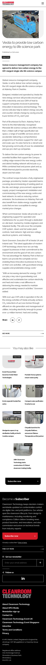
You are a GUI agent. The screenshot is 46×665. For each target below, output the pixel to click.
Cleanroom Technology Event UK (17, 619)
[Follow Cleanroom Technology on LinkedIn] (23, 579)
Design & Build (6, 57)
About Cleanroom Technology (16, 604)
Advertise (6, 626)
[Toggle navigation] (42, 3)
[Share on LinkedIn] (12, 319)
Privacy (5, 633)
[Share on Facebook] (19, 319)
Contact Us (7, 615)
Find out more (8, 549)
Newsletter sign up (11, 611)
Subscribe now (14, 481)
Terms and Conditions (12, 630)
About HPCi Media (10, 608)
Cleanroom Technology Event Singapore (20, 622)
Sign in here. (22, 542)
